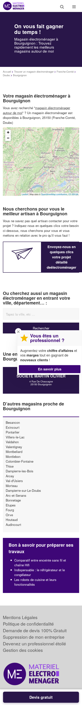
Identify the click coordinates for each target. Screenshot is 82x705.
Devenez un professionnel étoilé (34, 643)
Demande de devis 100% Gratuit (35, 630)
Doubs (6, 75)
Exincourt (12, 427)
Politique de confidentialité (28, 624)
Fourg (10, 509)
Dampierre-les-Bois (19, 471)
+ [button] (8, 132)
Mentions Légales (20, 617)
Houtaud (12, 519)
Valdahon (12, 441)
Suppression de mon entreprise (33, 637)
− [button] (8, 138)
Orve (9, 514)
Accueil (7, 71)
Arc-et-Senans (16, 495)
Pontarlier (12, 432)
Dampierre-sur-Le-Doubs (23, 490)
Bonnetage (13, 500)
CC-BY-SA (73, 194)
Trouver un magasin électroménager (34, 71)
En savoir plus (49, 369)
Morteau (12, 485)
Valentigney (14, 446)
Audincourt (13, 524)
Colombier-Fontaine (19, 461)
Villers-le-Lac (15, 437)
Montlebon (13, 456)
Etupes (11, 505)
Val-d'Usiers (14, 480)
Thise (10, 466)
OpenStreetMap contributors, (54, 194)
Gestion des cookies (23, 650)
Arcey (10, 475)
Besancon (13, 422)
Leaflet (25, 194)
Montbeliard (14, 451)
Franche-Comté (65, 71)
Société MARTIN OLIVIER (41, 376)
